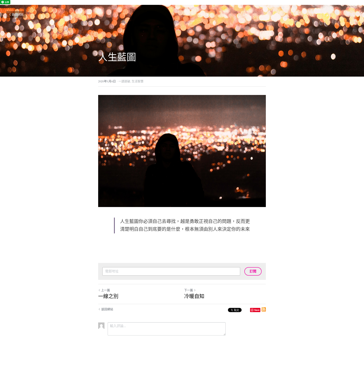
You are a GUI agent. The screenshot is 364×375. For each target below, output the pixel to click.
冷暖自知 (194, 296)
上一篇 (105, 290)
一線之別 (108, 296)
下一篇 (188, 290)
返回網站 (18, 14)
